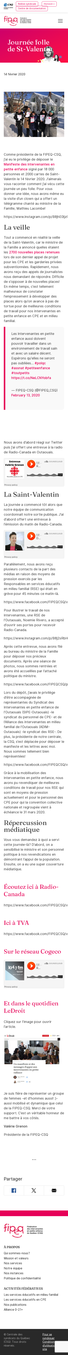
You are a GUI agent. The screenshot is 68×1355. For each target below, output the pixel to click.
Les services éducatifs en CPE (25, 1299)
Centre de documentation (32, 8)
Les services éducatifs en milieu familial (31, 1295)
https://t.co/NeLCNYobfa (31, 378)
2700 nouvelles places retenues (34, 252)
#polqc (40, 363)
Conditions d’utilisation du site (51, 1345)
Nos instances (13, 1273)
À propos (12, 1247)
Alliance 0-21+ (13, 1309)
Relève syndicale (27, 4)
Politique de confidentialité (22, 1278)
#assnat (17, 368)
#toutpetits (20, 373)
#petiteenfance (37, 368)
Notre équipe (13, 1268)
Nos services (13, 1263)
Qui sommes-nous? (17, 1253)
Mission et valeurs (16, 1258)
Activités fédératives (23, 1288)
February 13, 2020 (25, 395)
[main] (34, 619)
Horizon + (49, 4)
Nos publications (15, 1305)
